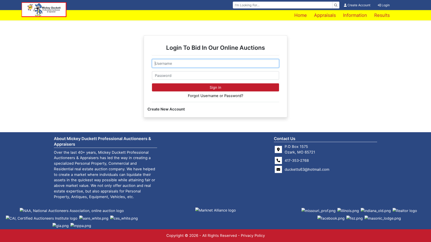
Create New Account (166, 109)
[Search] (335, 5)
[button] (72, 210)
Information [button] (355, 15)
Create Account (358, 5)
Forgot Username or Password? (215, 95)
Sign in (215, 87)
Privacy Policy (253, 235)
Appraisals (325, 15)
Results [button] (382, 15)
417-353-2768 (297, 160)
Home (300, 15)
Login (386, 5)
